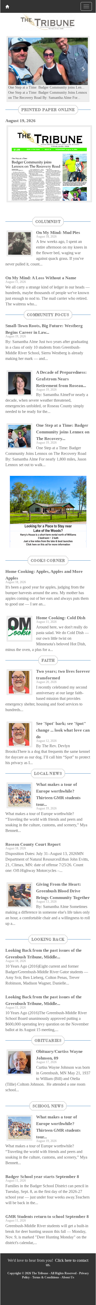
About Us (67, 1277)
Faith (48, 660)
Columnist (48, 221)
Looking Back (48, 939)
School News (48, 1106)
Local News (48, 773)
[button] (13, 69)
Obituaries (48, 1040)
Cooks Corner (48, 560)
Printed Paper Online (48, 109)
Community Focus (48, 314)
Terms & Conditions (45, 1277)
